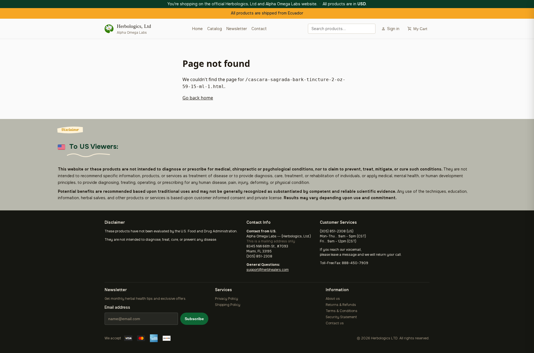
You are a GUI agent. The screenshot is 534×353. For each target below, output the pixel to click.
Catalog (214, 28)
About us (333, 298)
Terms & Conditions (341, 311)
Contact (259, 28)
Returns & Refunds (341, 305)
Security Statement (341, 317)
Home (197, 28)
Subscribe (194, 319)
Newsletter (236, 28)
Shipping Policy (227, 305)
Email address (117, 307)
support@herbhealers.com (267, 269)
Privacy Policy (226, 298)
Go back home (197, 98)
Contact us (335, 323)
